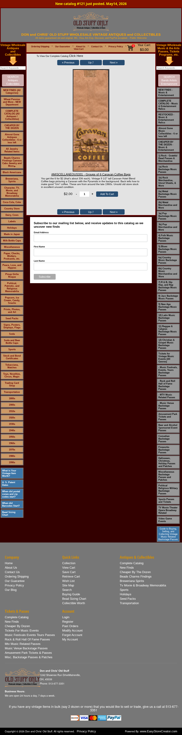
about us (11, 567)
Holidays (12, 227)
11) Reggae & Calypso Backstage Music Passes (167, 330)
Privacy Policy (115, 46)
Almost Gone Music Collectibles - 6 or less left (168, 132)
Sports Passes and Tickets (166, 500)
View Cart (79, 49)
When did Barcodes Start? (11, 504)
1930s (12, 424)
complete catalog (131, 563)
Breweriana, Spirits (12, 180)
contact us (12, 572)
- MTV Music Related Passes (166, 396)
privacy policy (14, 585)
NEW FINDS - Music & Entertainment (166, 93)
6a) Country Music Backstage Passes (167, 260)
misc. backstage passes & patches (28, 657)
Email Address (41, 232)
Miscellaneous (12, 247)
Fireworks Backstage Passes (164, 450)
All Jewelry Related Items (11, 150)
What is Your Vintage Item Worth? (9, 473)
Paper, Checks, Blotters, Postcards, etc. (12, 256)
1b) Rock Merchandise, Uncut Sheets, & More (167, 181)
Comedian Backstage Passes (164, 439)
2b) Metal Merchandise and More (167, 205)
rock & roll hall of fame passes (27, 639)
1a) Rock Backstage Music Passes (167, 169)
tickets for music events (22, 630)
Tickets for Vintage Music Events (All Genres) (166, 357)
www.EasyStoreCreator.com (158, 731)
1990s (12, 462)
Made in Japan (12, 234)
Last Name (39, 261)
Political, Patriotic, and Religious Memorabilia (12, 287)
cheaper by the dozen (135, 572)
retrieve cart (71, 576)
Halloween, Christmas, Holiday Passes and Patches (166, 462)
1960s (12, 443)
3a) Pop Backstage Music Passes (167, 216)
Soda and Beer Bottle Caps (12, 341)
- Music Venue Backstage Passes (166, 406)
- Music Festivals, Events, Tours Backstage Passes (168, 371)
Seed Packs (12, 318)
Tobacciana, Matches (11, 366)
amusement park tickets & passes (28, 652)
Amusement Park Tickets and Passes (167, 417)
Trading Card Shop (12, 384)
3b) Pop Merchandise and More (167, 227)
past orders (70, 626)
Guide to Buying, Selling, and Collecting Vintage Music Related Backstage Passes (168, 534)
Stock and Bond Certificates (12, 357)
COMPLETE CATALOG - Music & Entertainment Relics (168, 105)
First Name (39, 246)
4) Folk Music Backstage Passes (165, 238)
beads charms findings (136, 576)
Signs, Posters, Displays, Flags (12, 326)
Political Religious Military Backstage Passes (168, 489)
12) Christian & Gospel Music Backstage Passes (166, 344)
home (9, 563)
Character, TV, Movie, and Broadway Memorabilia (12, 191)
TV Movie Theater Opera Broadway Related (168, 510)
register (67, 621)
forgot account (72, 635)
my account (70, 639)
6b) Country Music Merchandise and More (167, 272)
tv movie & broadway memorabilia (143, 585)
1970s (12, 449)
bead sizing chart (74, 598)
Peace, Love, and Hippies (11, 266)
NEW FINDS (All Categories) (12, 91)
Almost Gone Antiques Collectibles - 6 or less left (12, 138)
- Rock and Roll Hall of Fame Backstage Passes (166, 385)
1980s (12, 456)
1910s (12, 411)
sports (124, 590)
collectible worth (73, 603)
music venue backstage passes (26, 648)
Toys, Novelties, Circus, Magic (12, 375)
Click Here (76, 56)
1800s (12, 398)
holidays (125, 594)
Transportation (12, 392)
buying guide (71, 594)
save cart (69, 572)
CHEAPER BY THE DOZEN (12, 126)
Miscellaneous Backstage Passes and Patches (166, 476)
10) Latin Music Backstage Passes (166, 318)
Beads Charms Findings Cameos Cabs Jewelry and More (12, 162)
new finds (127, 567)
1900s (12, 404)
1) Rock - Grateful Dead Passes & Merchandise (167, 158)
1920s (12, 417)
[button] (68, 62)
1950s (12, 436)
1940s (12, 430)
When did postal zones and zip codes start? (11, 494)
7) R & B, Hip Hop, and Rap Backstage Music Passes (167, 286)
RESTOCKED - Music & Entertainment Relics (166, 118)
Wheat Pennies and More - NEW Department (12, 102)
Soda (12, 334)
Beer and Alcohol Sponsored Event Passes (167, 428)
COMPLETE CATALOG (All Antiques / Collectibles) (12, 115)
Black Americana (12, 172)
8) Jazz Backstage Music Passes (168, 297)
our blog (11, 590)
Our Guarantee (62, 46)
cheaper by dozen (17, 626)
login (65, 617)
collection (68, 563)
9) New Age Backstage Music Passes (167, 307)
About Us (80, 46)
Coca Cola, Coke (12, 202)
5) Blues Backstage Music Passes (167, 249)
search (67, 590)
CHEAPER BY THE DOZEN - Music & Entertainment (166, 146)
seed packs (128, 598)
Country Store (12, 208)
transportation (129, 603)
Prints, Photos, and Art (12, 310)
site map (68, 585)
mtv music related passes (23, 644)
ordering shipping (17, 576)
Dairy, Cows (12, 215)
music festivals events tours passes (30, 635)
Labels (12, 221)
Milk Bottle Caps (12, 240)
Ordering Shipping (40, 46)
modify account (72, 630)
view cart (68, 567)
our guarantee (15, 581)
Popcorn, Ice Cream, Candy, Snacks (12, 300)
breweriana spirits (132, 581)
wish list (68, 581)
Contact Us (97, 46)
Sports (12, 349)
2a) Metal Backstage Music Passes (167, 194)
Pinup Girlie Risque (12, 275)
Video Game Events (165, 520)
